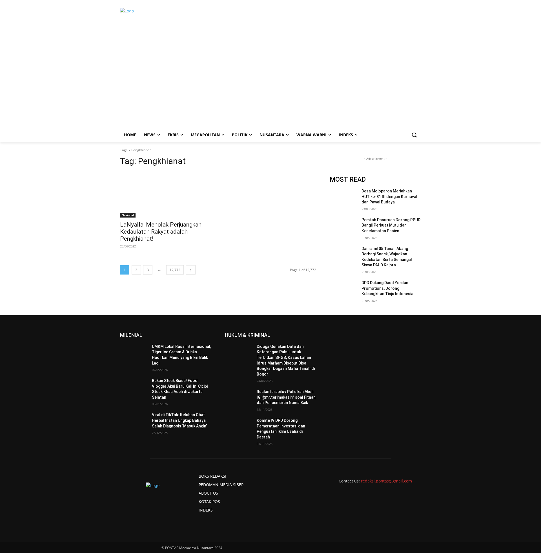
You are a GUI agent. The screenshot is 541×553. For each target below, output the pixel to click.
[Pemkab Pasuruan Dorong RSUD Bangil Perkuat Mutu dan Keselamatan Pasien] (343, 226)
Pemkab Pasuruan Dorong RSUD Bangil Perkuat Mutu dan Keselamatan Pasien (391, 225)
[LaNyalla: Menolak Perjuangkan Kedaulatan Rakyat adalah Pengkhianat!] (165, 195)
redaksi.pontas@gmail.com (386, 481)
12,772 (175, 269)
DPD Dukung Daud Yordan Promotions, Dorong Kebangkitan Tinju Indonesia (387, 288)
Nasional (128, 215)
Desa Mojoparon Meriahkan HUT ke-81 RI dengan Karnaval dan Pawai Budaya (389, 196)
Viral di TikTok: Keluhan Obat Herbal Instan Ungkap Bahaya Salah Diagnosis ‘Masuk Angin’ (179, 420)
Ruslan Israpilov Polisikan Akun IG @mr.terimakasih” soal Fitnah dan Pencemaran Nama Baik (286, 397)
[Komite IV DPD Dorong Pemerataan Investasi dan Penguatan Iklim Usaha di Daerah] (238, 427)
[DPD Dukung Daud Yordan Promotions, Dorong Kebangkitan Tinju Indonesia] (343, 289)
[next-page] (191, 270)
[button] (414, 135)
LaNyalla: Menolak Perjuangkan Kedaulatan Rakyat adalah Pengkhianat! (160, 231)
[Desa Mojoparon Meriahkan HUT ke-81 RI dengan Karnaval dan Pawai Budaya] (343, 198)
